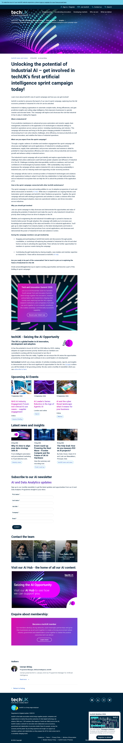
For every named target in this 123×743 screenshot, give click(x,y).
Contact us (98, 7)
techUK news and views (19, 58)
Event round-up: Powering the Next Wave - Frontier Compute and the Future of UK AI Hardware (42, 452)
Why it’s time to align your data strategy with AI (20, 448)
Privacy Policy (56, 737)
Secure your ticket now (37, 315)
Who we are (94, 12)
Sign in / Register (69, 7)
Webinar (60, 416)
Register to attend (104, 737)
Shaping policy (47, 12)
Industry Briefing (17, 419)
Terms (48, 737)
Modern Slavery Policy (49, 740)
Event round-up (39, 467)
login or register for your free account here (53, 2)
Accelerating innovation (63, 12)
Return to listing (19, 688)
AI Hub (35, 192)
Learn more (44, 640)
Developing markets (80, 12)
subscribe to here (20, 369)
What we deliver (106, 12)
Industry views (16, 462)
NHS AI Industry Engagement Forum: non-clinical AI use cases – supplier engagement (20, 406)
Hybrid (37, 414)
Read (23, 679)
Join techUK (84, 7)
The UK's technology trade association (31, 20)
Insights (61, 20)
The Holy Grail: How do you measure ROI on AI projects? (66, 448)
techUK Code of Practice (65, 740)
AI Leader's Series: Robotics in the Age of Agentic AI (44, 404)
